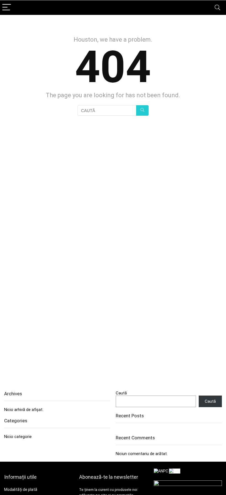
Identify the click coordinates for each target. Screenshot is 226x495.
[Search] (217, 7)
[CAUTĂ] (142, 110)
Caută (121, 393)
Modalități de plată (20, 489)
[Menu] (6, 7)
